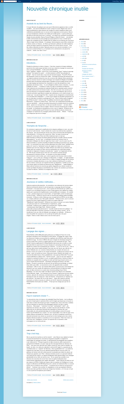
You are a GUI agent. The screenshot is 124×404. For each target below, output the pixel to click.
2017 (82, 46)
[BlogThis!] (58, 55)
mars (83, 83)
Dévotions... (32, 63)
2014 (82, 94)
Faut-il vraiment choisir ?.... (38, 296)
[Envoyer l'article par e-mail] (53, 54)
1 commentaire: (45, 173)
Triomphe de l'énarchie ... (38, 126)
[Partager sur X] (60, 55)
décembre (84, 47)
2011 (82, 100)
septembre (85, 54)
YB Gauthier (84, 107)
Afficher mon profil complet (85, 109)
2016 (82, 90)
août (83, 56)
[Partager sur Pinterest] (63, 55)
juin (83, 60)
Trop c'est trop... (34, 333)
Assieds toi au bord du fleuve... (40, 23)
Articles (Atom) (36, 382)
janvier (84, 87)
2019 (82, 41)
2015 (82, 92)
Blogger (64, 392)
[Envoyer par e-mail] (57, 55)
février (84, 85)
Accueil (50, 380)
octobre (84, 52)
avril (83, 81)
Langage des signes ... (36, 231)
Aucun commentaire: (46, 54)
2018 (82, 43)
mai (83, 62)
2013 (82, 96)
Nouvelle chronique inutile (57, 9)
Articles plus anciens (68, 380)
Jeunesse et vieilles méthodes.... (41, 182)
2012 (82, 98)
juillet (83, 58)
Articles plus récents (32, 380)
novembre (84, 49)
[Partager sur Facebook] (62, 55)
